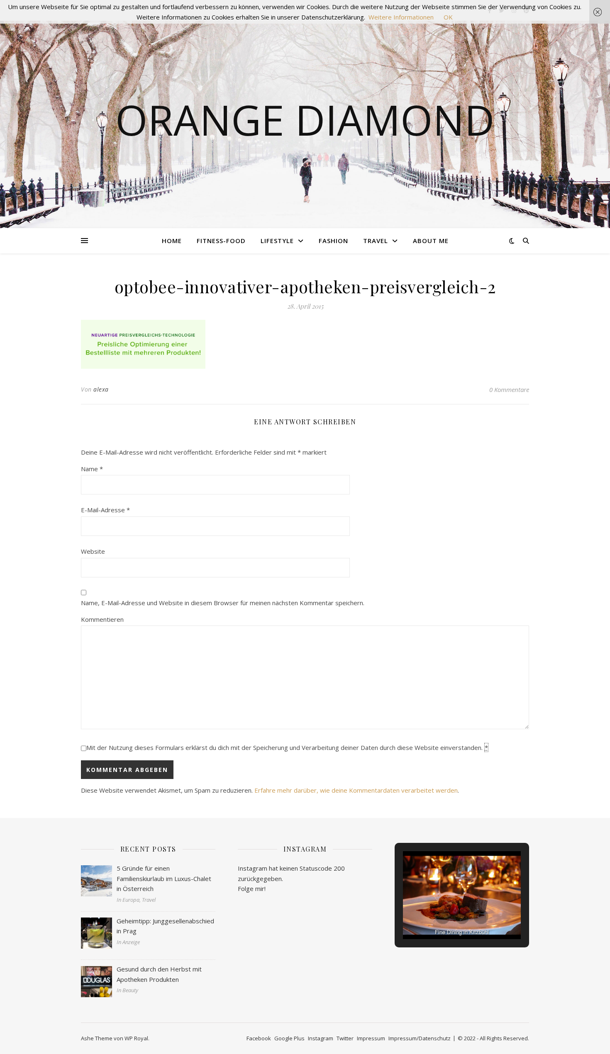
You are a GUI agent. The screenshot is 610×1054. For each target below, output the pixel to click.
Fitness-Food (221, 240)
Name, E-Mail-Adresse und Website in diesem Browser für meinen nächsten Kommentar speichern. (222, 603)
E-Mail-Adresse (105, 510)
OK (448, 17)
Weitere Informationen (401, 17)
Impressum (371, 1038)
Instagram (320, 1038)
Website (93, 551)
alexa (101, 389)
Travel (375, 240)
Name (92, 469)
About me (431, 240)
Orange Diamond (305, 119)
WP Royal (136, 1038)
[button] (442, 916)
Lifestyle (277, 240)
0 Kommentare (509, 389)
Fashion (333, 240)
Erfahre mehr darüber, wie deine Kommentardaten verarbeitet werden (356, 790)
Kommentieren (102, 619)
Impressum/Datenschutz (419, 1038)
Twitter (345, 1038)
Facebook (258, 1038)
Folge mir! (252, 888)
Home (172, 240)
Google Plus (289, 1038)
